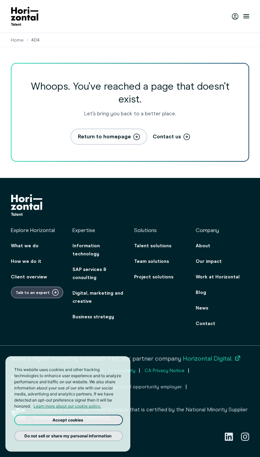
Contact (205, 323)
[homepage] (24, 16)
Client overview (29, 277)
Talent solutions (152, 246)
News (202, 308)
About (203, 246)
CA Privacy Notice (165, 370)
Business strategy (93, 317)
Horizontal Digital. (212, 358)
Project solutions (153, 277)
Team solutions (151, 261)
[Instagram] (245, 437)
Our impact (209, 261)
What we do (25, 246)
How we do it (26, 261)
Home (17, 40)
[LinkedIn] (229, 437)
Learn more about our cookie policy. (67, 406)
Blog (201, 292)
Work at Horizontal (218, 277)
